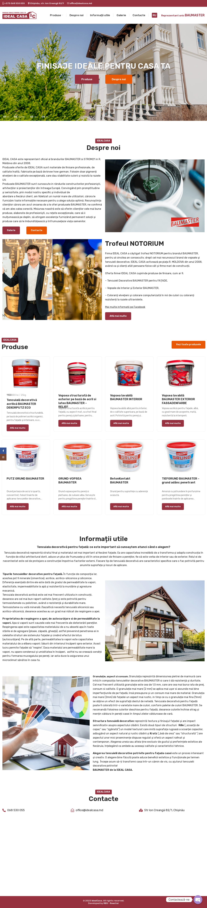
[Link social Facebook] (3, 451)
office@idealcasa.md (80, 3)
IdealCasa (97, 900)
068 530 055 (16, 810)
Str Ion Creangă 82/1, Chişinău (164, 810)
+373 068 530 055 (14, 3)
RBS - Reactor (111, 903)
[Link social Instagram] (3, 457)
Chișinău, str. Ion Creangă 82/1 (47, 3)
